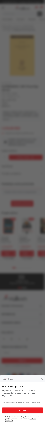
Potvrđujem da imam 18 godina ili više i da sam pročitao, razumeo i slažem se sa (22, 419)
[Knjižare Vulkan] (7, 378)
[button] (41, 378)
